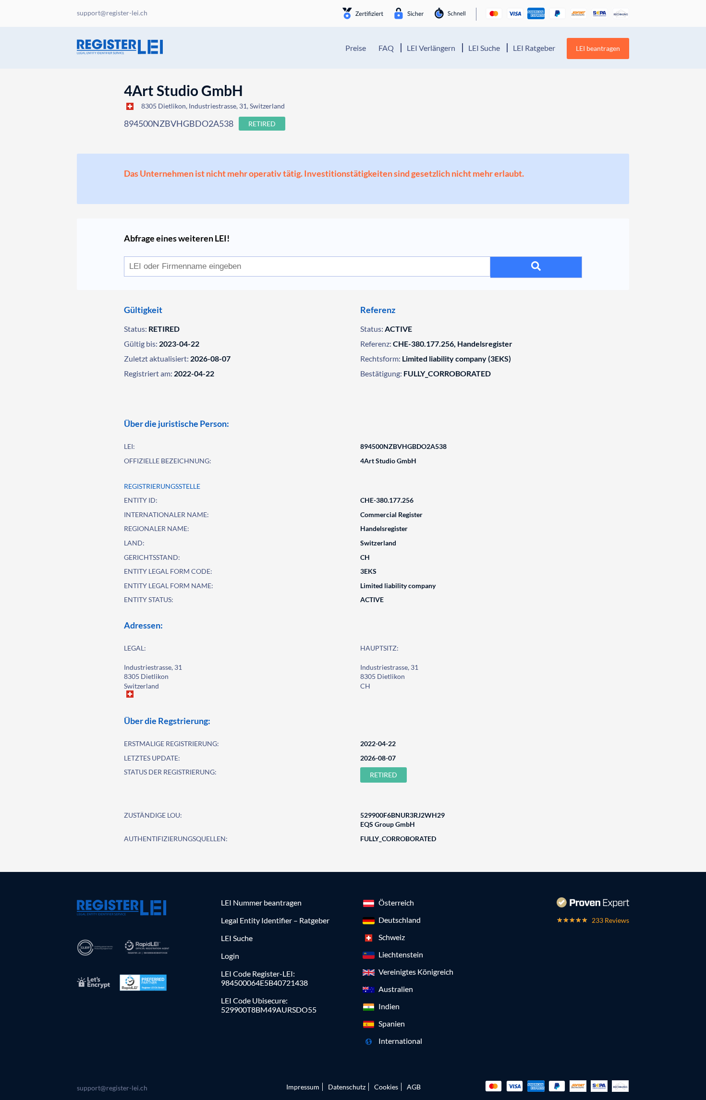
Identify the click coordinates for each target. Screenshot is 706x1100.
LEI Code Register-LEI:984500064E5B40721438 (264, 978)
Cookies (386, 1087)
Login (230, 955)
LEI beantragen (598, 48)
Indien (389, 1006)
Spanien (391, 1023)
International (400, 1040)
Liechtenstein (400, 954)
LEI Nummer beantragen (261, 902)
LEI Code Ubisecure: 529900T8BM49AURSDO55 (268, 1005)
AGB (414, 1087)
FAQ (386, 47)
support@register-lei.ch (112, 1088)
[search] (536, 267)
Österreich (396, 902)
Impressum (302, 1087)
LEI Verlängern (431, 47)
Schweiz (391, 937)
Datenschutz (346, 1087)
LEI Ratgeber (534, 47)
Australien (395, 988)
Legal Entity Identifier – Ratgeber (275, 920)
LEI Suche (484, 47)
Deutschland (399, 919)
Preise (355, 47)
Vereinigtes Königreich (415, 971)
